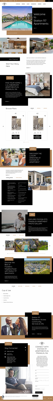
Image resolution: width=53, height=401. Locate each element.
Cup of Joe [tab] (13, 286)
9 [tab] (17, 253)
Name (35, 370)
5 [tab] (28, 142)
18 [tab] (27, 253)
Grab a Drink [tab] (20, 286)
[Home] (4, 4)
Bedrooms (36, 378)
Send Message (38, 392)
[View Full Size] (23, 115)
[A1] (16, 123)
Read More (27, 67)
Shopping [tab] (39, 286)
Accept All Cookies (35, 395)
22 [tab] (32, 253)
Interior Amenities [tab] (19, 177)
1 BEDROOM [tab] (32, 108)
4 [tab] (27, 142)
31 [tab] (42, 253)
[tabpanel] (15, 125)
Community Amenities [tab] (9, 177)
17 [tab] (26, 253)
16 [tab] (25, 253)
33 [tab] (45, 253)
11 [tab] (19, 253)
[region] (23, 397)
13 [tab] (21, 253)
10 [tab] (18, 253)
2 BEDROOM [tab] (39, 108)
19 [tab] (28, 253)
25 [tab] (35, 253)
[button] (3, 397)
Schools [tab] (33, 286)
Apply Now (15, 135)
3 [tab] (26, 142)
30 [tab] (41, 253)
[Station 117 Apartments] (42, 343)
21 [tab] (31, 253)
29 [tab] (40, 253)
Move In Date (36, 381)
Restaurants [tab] (27, 286)
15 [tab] (24, 253)
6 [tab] (13, 253)
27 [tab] (38, 253)
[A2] (38, 123)
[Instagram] (16, 1)
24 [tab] (34, 253)
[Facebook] (14, 1)
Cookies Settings (35, 397)
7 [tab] (14, 253)
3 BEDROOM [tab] (45, 108)
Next (49, 126)
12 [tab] (20, 253)
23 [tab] (33, 253)
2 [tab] (25, 142)
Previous (3, 126)
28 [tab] (39, 253)
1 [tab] (24, 142)
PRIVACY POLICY (44, 398)
